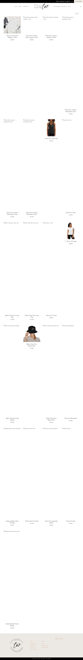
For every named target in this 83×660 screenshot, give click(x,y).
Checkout (44, 645)
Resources (33, 643)
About (20, 6)
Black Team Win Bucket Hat (32, 345)
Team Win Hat (70, 521)
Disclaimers (33, 649)
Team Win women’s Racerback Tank (71, 110)
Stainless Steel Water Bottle (12, 625)
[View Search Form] (81, 6)
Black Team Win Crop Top (12, 316)
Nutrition (32, 645)
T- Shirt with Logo (70, 241)
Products (33, 647)
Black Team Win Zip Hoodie (12, 419)
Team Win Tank (71, 213)
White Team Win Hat (31, 521)
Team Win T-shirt (51, 315)
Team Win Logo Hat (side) (51, 522)
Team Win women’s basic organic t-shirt (32, 36)
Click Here (78, 1)
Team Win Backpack (70, 418)
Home (15, 6)
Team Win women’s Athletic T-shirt (51, 36)
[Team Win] (41, 6)
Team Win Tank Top (51, 138)
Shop (43, 641)
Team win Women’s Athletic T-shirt (12, 36)
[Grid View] (76, 13)
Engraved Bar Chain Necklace (12, 522)
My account (45, 647)
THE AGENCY (48, 658)
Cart (43, 643)
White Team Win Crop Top (32, 316)
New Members (57, 6)
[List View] (78, 13)
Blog (69, 6)
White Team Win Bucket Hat (51, 419)
